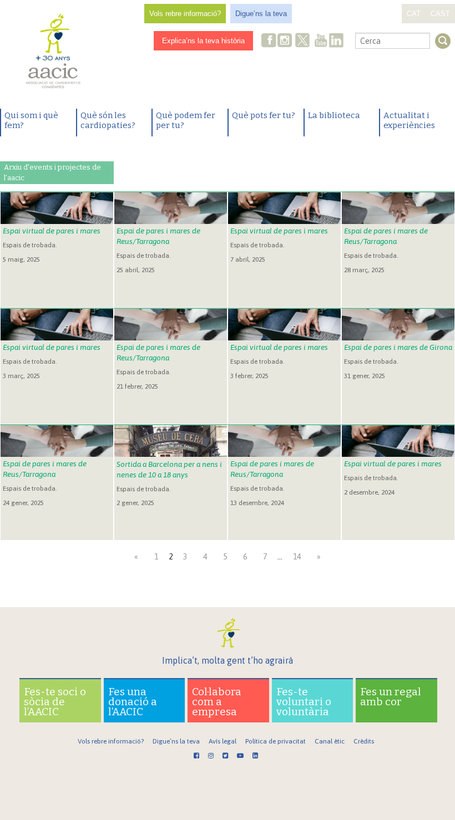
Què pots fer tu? (263, 115)
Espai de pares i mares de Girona (398, 347)
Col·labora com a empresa (216, 701)
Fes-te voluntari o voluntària (303, 701)
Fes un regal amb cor (390, 696)
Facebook (269, 41)
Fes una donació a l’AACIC (132, 701)
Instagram (285, 41)
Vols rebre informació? (185, 13)
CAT (414, 13)
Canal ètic (330, 741)
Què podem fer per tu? (185, 120)
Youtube (320, 41)
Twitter (302, 41)
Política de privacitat (275, 741)
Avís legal (222, 741)
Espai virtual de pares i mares (51, 230)
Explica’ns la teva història (203, 41)
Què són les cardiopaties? (107, 120)
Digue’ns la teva (261, 13)
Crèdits (363, 741)
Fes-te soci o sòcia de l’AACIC (55, 701)
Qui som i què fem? (31, 120)
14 (297, 556)
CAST (440, 13)
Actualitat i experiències (409, 120)
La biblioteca (334, 115)
